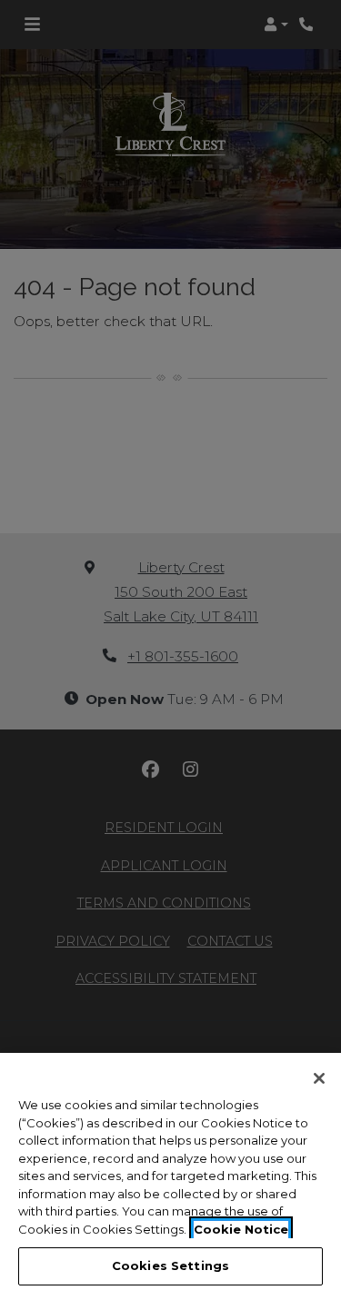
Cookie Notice (241, 1229)
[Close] (319, 1078)
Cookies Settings (170, 1265)
